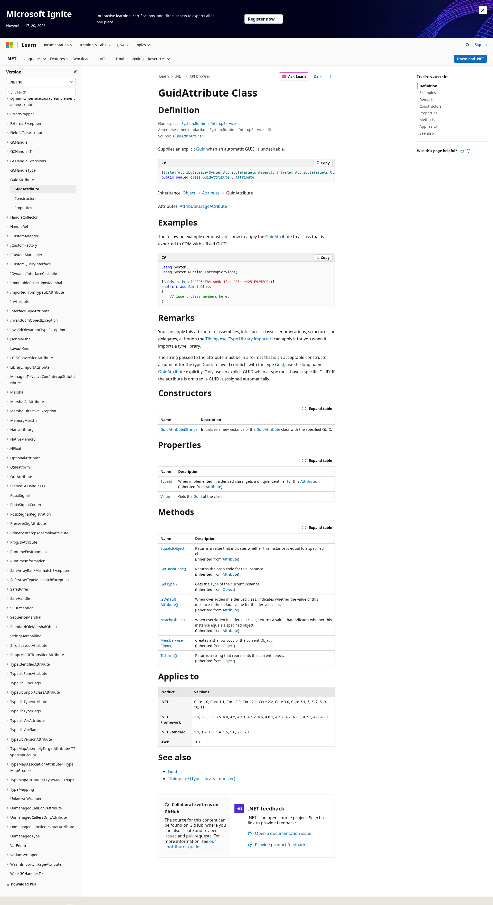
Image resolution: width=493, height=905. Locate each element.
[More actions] (330, 76)
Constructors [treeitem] (25, 198)
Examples (428, 92)
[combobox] (41, 82)
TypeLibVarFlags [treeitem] (24, 729)
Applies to (428, 126)
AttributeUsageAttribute (203, 206)
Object (189, 193)
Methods (427, 119)
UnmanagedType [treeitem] (25, 836)
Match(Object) (172, 619)
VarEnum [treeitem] (18, 845)
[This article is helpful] (462, 151)
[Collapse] (75, 72)
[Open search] (467, 45)
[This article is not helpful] (468, 151)
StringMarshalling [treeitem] (26, 635)
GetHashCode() (173, 568)
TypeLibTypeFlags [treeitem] (25, 710)
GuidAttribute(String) (178, 429)
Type (215, 584)
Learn (164, 76)
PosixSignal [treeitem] (20, 495)
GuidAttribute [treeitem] (26, 188)
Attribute (211, 193)
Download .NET (470, 58)
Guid (200, 149)
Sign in (481, 44)
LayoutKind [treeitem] (20, 348)
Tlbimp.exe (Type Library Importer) (239, 339)
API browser (199, 76)
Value (165, 496)
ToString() (168, 655)
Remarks (427, 99)
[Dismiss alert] (483, 10)
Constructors (431, 106)
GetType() (168, 584)
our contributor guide (190, 844)
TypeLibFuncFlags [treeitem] (25, 682)
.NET (179, 76)
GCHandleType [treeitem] (23, 170)
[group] (246, 175)
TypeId (166, 481)
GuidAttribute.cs (187, 136)
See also (427, 133)
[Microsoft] (9, 45)
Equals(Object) (172, 548)
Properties (428, 112)
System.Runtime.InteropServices (210, 123)
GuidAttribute (278, 236)
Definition (428, 85)
